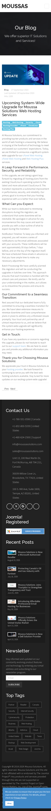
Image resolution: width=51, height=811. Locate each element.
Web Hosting (18, 122)
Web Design (23, 749)
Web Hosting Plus (35, 158)
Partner (11, 704)
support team (19, 345)
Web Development (28, 742)
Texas (39, 736)
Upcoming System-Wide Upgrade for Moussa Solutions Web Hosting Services (23, 109)
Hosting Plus (8, 129)
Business (11, 723)
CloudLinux (33, 125)
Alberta (11, 730)
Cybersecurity (13, 717)
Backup (11, 742)
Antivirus (23, 730)
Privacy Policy (20, 797)
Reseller (23, 704)
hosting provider (15, 369)
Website (28, 736)
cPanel (23, 125)
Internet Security (27, 711)
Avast (10, 749)
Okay (9, 803)
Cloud (38, 122)
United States (13, 736)
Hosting (6, 122)
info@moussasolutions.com (27, 444)
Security (29, 122)
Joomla (37, 749)
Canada (35, 704)
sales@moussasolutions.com (27, 451)
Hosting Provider (10, 125)
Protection (30, 717)
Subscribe (14, 684)
